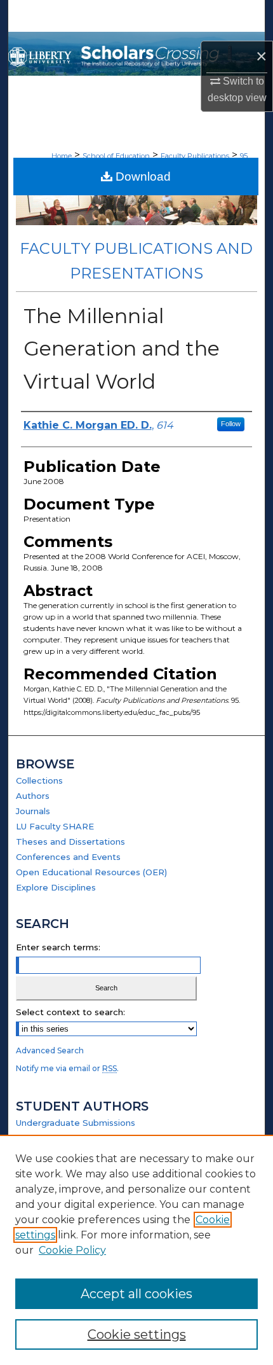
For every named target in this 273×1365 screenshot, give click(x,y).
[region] (136, 1250)
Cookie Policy (72, 1250)
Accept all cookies (136, 1293)
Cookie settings (137, 1334)
